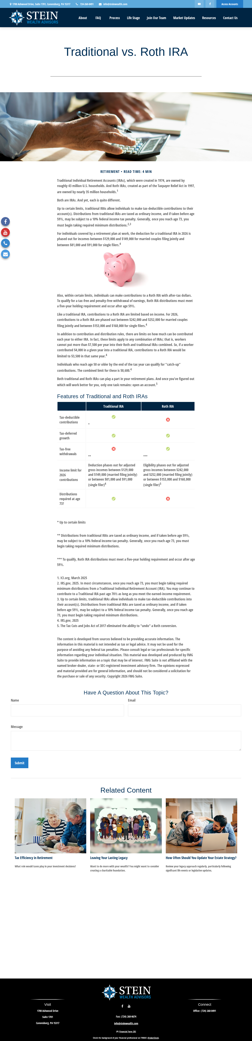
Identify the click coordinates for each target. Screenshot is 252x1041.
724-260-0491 (87, 4)
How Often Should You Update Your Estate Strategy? (201, 857)
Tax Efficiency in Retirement (34, 857)
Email (131, 700)
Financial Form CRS (127, 1031)
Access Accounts (229, 4)
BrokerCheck (153, 1037)
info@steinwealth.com (115, 4)
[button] (83, 17)
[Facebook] (210, 4)
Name (15, 700)
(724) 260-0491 (208, 1011)
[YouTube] (199, 4)
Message (17, 726)
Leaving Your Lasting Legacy (109, 857)
